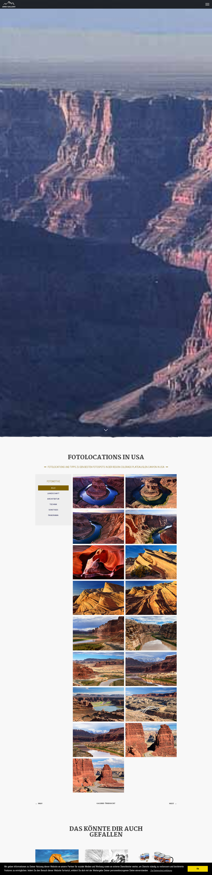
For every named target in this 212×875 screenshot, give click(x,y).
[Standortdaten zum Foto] (98, 491)
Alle (53, 488)
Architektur (53, 499)
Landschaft (53, 493)
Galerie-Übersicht (105, 803)
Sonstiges (53, 510)
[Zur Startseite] (8, 7)
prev (38, 803)
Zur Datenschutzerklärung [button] (161, 870)
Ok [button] (198, 869)
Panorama (53, 515)
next (173, 803)
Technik (53, 504)
